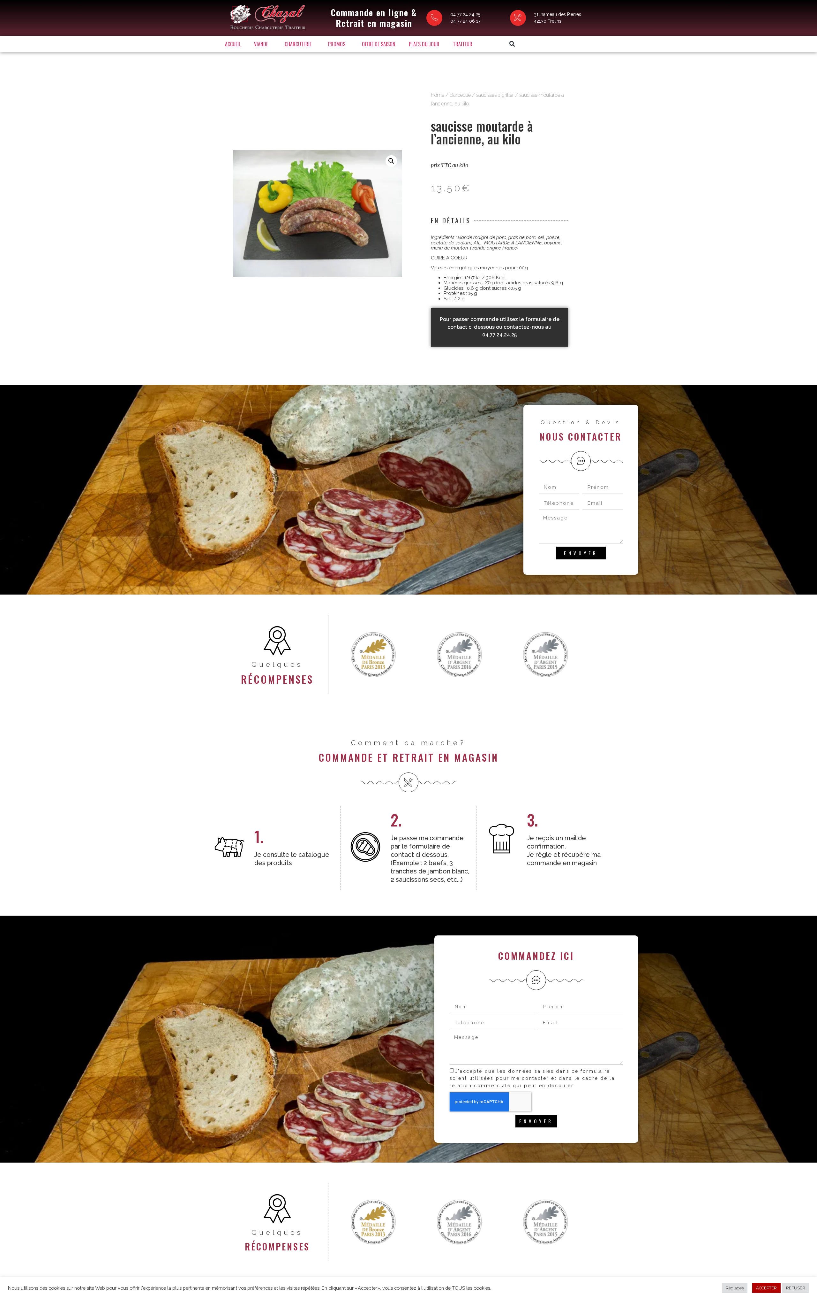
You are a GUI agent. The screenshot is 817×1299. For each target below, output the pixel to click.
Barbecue (460, 95)
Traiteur (462, 44)
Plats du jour (424, 44)
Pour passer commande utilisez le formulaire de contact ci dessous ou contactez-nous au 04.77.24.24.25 (499, 327)
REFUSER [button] (795, 1288)
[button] (512, 44)
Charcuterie (298, 44)
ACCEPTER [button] (766, 1288)
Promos (336, 44)
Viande (261, 44)
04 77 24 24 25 (465, 14)
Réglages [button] (735, 1288)
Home (437, 95)
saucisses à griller (495, 95)
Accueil (233, 44)
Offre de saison (378, 44)
